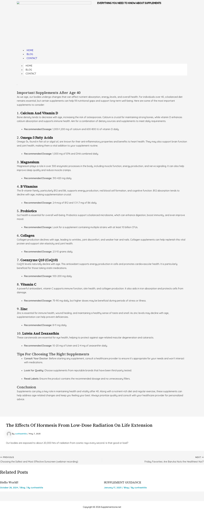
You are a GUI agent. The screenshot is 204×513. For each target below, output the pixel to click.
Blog (22, 487)
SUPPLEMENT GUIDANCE (122, 482)
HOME (30, 50)
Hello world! (9, 482)
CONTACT (32, 58)
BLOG (30, 54)
